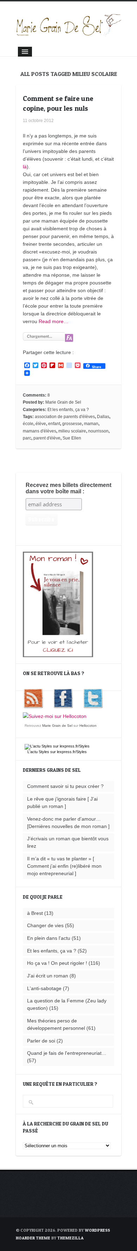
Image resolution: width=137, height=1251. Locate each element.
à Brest (35, 913)
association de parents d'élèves (65, 416)
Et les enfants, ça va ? (68, 409)
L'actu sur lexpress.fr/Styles (57, 752)
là (25, 166)
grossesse (72, 423)
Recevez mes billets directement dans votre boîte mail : (68, 488)
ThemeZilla (70, 1237)
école (28, 423)
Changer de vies (45, 925)
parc (27, 438)
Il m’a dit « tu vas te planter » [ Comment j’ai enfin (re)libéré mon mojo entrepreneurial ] (64, 866)
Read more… (53, 321)
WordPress (97, 1230)
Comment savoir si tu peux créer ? (65, 786)
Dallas (103, 416)
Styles (44, 752)
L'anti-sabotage (44, 988)
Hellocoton (88, 725)
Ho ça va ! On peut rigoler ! (57, 963)
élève (40, 423)
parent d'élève (46, 438)
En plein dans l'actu (48, 938)
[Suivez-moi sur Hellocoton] (54, 716)
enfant (54, 423)
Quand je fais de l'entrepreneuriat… (66, 1053)
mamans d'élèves (39, 431)
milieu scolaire (72, 431)
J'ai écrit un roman (47, 976)
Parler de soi (41, 1041)
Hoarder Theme (33, 1237)
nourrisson (98, 431)
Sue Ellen (72, 438)
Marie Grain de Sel (63, 402)
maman (91, 423)
